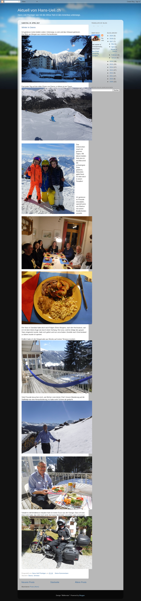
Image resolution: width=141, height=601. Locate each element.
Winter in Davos (29, 27)
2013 (112, 70)
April (113, 47)
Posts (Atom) (34, 587)
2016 (112, 61)
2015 (112, 64)
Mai (112, 44)
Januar (114, 58)
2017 (112, 41)
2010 (112, 79)
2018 (112, 38)
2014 (112, 67)
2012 (112, 73)
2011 (111, 76)
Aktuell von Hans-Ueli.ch (39, 10)
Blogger (82, 595)
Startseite (54, 582)
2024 (112, 36)
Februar (114, 55)
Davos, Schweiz (33, 575)
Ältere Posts (80, 582)
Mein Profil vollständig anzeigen (95, 54)
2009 (112, 82)
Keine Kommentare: (62, 573)
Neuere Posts (27, 582)
